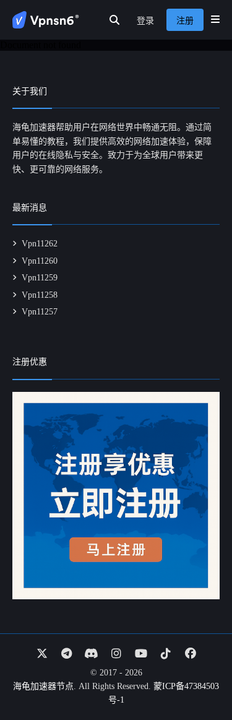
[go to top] (198, 675)
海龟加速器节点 (43, 686)
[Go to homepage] (45, 19)
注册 (185, 20)
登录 (145, 20)
